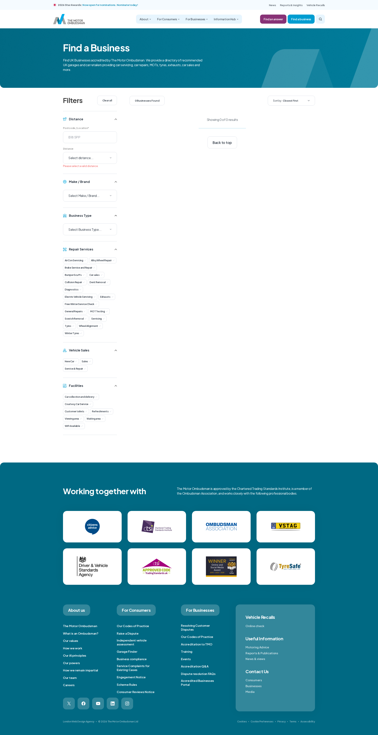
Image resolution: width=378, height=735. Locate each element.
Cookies (242, 721)
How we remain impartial (80, 670)
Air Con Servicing (74, 260)
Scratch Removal (74, 318)
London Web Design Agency (78, 721)
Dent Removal (98, 282)
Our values (70, 640)
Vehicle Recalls (316, 5)
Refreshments (100, 411)
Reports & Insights (291, 5)
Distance (68, 149)
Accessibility (307, 721)
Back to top (222, 142)
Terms (292, 721)
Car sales (94, 274)
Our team (70, 677)
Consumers (254, 680)
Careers (69, 685)
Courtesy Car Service (76, 404)
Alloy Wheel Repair (101, 260)
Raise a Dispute (128, 633)
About (144, 19)
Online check (255, 626)
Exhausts (105, 296)
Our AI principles (74, 655)
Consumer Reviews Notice (135, 692)
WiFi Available (72, 426)
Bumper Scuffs (73, 274)
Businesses (253, 686)
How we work (72, 648)
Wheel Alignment (88, 325)
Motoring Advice (257, 647)
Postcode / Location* (76, 128)
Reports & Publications (262, 653)
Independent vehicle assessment (131, 642)
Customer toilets (74, 411)
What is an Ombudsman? (80, 633)
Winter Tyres (72, 333)
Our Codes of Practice (133, 626)
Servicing (96, 318)
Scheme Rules (127, 684)
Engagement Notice (131, 677)
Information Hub (225, 19)
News (272, 5)
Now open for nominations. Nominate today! (110, 4)
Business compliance (131, 659)
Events (186, 659)
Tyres (68, 325)
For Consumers (167, 19)
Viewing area (72, 418)
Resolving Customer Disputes (195, 627)
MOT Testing (97, 311)
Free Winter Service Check (79, 304)
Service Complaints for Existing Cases (133, 668)
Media (250, 691)
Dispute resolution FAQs (198, 674)
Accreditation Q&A (194, 666)
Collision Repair (73, 282)
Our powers (71, 663)
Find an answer (273, 19)
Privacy (281, 721)
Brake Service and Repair (78, 267)
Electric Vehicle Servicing (79, 296)
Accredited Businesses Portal (197, 682)
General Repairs (73, 311)
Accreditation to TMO (196, 644)
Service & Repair (74, 368)
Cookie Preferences (262, 721)
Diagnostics (71, 289)
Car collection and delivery (79, 396)
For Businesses (195, 19)
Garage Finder (127, 651)
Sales (85, 361)
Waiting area (94, 418)
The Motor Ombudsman (80, 626)
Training (186, 651)
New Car (69, 361)
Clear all (107, 100)
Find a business (301, 19)
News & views (255, 659)
